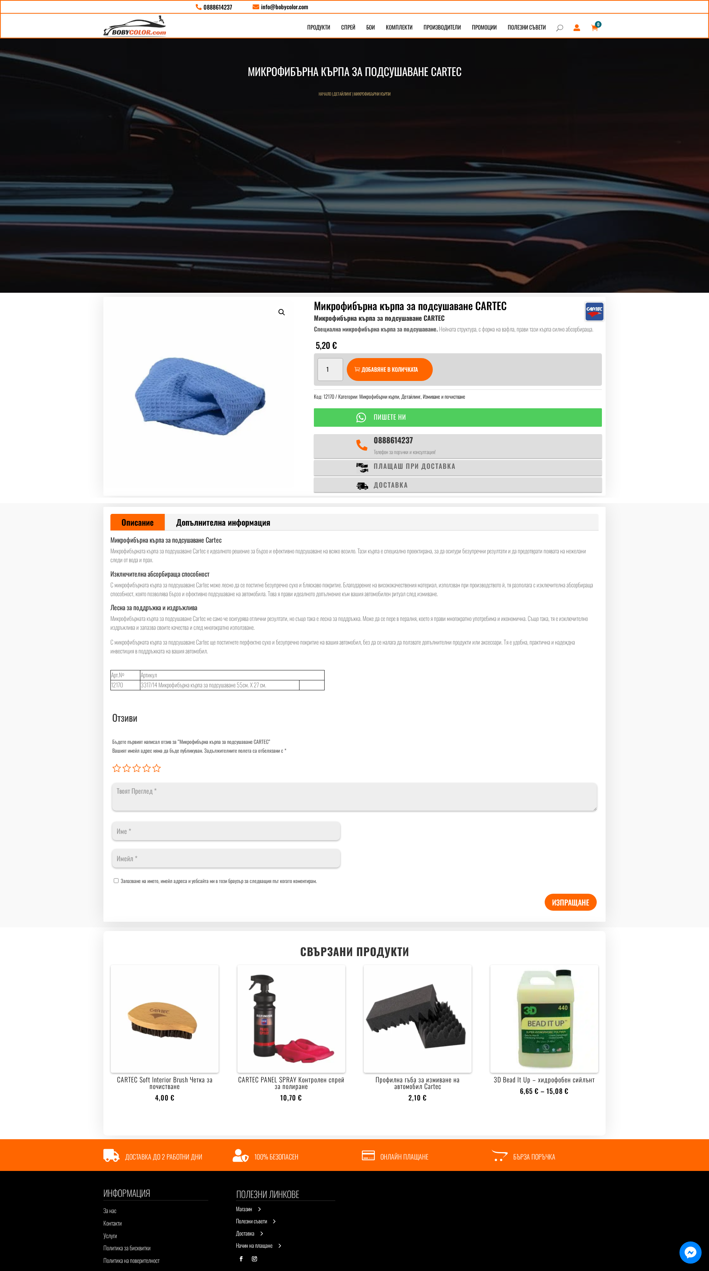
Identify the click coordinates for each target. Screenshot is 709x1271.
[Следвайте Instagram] (254, 1259)
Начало (325, 94)
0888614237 (393, 440)
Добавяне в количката (390, 369)
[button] (281, 312)
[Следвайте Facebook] (241, 1259)
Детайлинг (342, 94)
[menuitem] (214, 7)
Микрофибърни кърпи (372, 94)
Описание (137, 522)
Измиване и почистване (444, 396)
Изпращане (570, 902)
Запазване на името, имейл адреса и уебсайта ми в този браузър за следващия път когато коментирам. (219, 880)
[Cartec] (594, 311)
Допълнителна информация (223, 522)
